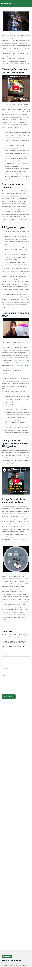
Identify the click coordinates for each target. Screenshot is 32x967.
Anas (4, 8)
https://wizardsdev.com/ (22, 365)
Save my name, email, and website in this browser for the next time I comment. (14, 642)
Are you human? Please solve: (12, 646)
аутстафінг (5, 51)
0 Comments (14, 8)
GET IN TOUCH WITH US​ (11, 960)
